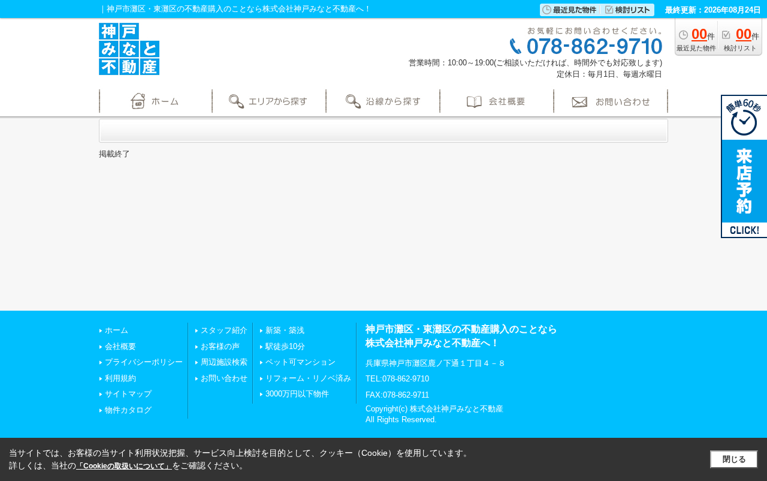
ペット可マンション (300, 361)
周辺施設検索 (224, 361)
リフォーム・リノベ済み (308, 378)
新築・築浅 (284, 330)
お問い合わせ (224, 378)
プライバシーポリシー (144, 361)
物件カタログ (128, 409)
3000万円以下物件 (297, 393)
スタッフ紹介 (224, 330)
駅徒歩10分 (285, 346)
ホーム (116, 330)
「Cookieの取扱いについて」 (124, 466)
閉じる (734, 459)
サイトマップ (128, 393)
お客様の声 (220, 346)
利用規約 (120, 378)
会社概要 (120, 346)
